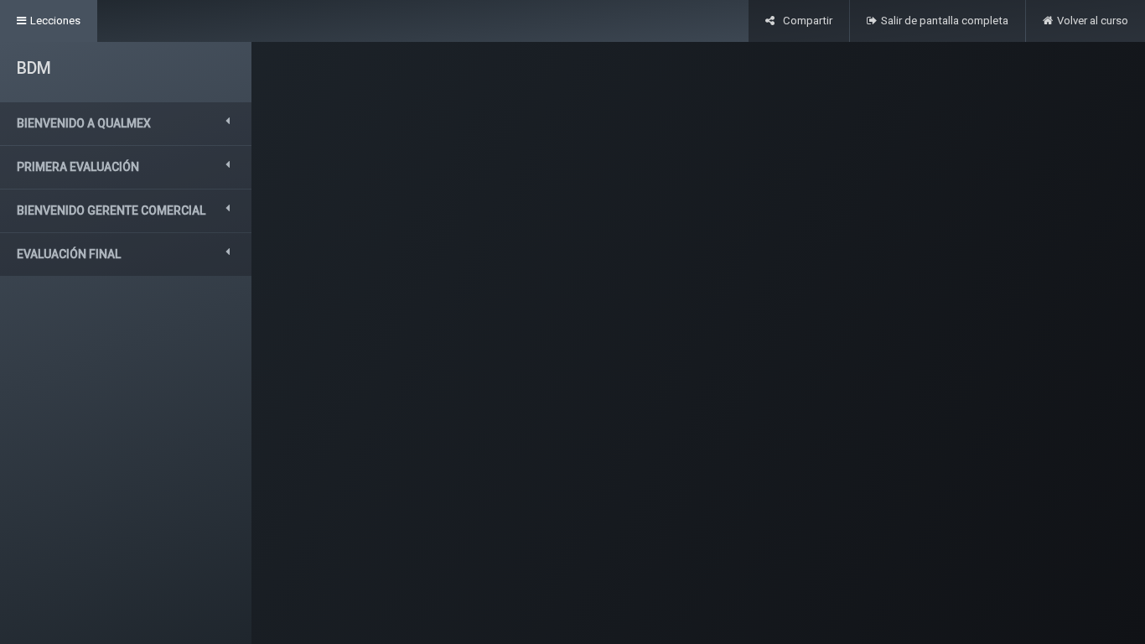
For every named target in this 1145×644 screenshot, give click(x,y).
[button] (126, 124)
